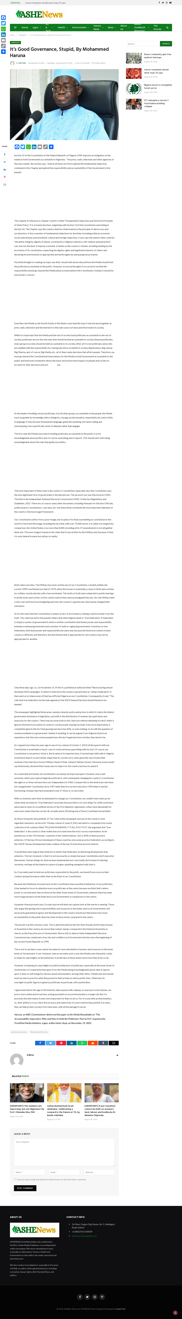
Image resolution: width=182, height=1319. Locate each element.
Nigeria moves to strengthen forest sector (158, 87)
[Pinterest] (4, 177)
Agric (36, 27)
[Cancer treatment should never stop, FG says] (134, 73)
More (110, 27)
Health (61, 27)
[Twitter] (4, 162)
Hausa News (97, 27)
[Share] (3, 51)
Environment (79, 27)
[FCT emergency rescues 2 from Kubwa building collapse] (134, 104)
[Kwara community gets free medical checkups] (134, 58)
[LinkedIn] (4, 169)
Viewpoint (15, 42)
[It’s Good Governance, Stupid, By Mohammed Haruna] (64, 104)
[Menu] (15, 27)
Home (25, 27)
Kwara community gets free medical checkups (157, 56)
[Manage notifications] (175, 1312)
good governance (19, 1032)
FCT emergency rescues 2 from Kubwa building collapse (156, 103)
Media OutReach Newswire (139, 27)
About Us (123, 27)
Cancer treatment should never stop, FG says (45, 3)
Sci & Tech (48, 27)
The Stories (157, 27)
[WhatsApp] (3, 29)
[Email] (4, 184)
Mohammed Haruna (39, 1032)
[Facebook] (4, 154)
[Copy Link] (3, 46)
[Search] (167, 27)
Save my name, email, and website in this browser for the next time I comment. (51, 1179)
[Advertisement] (64, 197)
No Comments (83, 63)
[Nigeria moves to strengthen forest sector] (134, 88)
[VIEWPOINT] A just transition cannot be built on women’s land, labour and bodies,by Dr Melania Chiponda (100, 1111)
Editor (22, 63)
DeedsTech (120, 1309)
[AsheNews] (40, 14)
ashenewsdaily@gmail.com (84, 1236)
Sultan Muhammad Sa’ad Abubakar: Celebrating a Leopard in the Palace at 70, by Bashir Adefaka (63, 1111)
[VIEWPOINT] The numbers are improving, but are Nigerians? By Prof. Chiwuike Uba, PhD (27, 1109)
